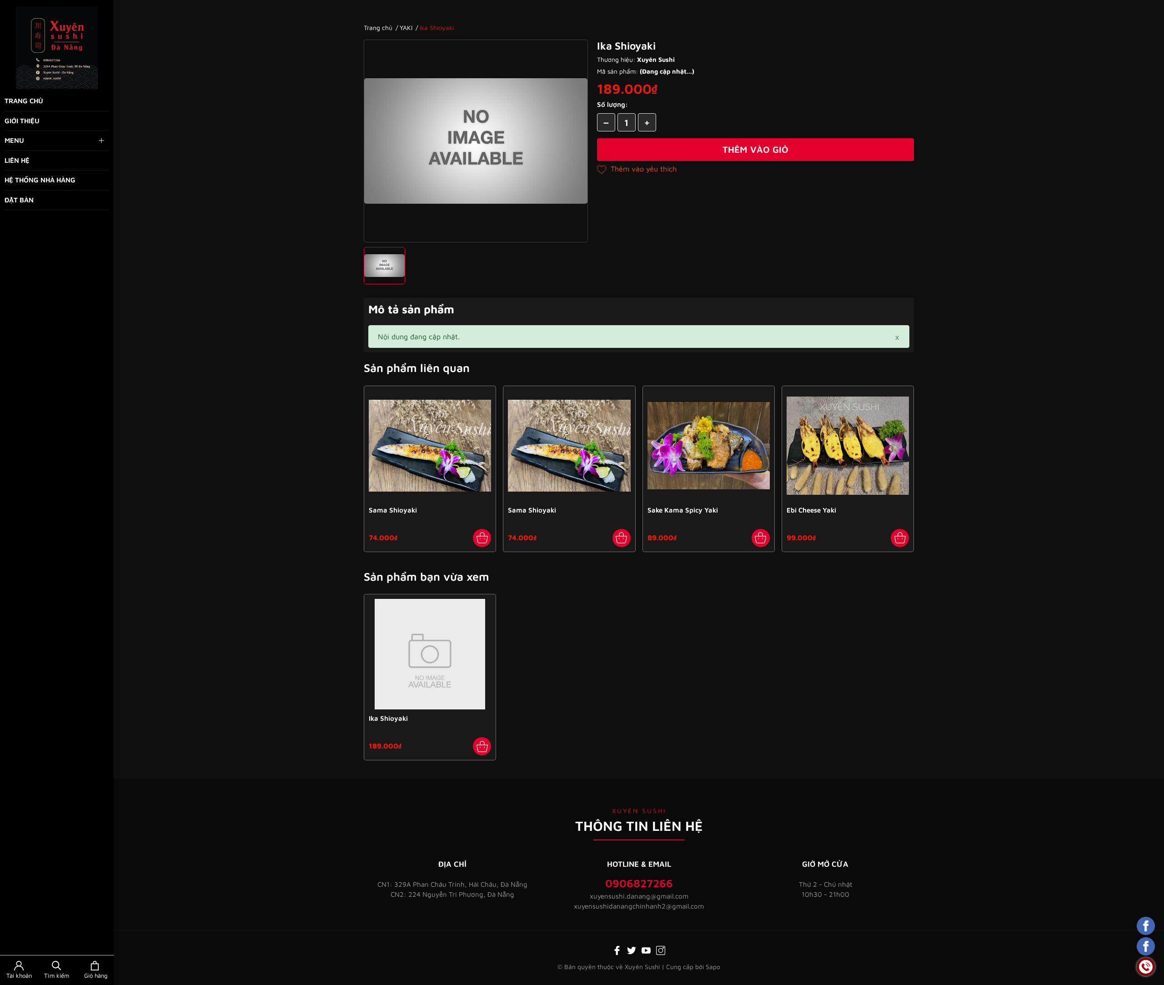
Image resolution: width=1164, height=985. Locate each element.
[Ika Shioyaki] (430, 654)
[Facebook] (617, 949)
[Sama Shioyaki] (430, 446)
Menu (14, 140)
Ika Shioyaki (388, 718)
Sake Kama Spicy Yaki (682, 510)
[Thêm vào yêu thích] (637, 168)
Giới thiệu (22, 121)
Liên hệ (17, 160)
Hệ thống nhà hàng (40, 180)
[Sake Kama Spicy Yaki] (708, 446)
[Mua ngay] (482, 538)
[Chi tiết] (482, 746)
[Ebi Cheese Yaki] (848, 446)
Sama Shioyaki (393, 510)
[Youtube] (646, 949)
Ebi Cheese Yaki (811, 510)
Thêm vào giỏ (755, 149)
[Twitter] (631, 949)
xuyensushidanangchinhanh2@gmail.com (639, 906)
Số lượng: (612, 104)
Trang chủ (24, 101)
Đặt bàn (19, 200)
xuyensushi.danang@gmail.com (639, 896)
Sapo (713, 966)
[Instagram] (660, 949)
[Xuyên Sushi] (57, 48)
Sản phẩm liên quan (417, 367)
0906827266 (639, 883)
